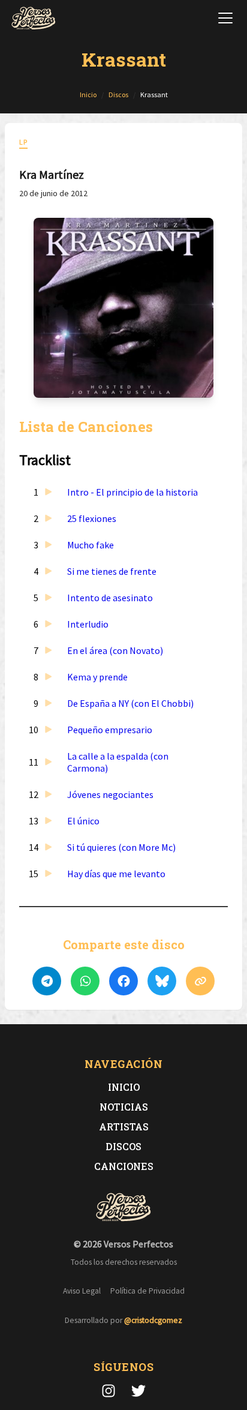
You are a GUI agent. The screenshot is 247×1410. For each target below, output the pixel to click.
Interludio (88, 624)
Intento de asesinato (110, 598)
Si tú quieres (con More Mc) (121, 847)
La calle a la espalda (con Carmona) (117, 762)
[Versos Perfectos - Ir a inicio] (34, 18)
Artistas (124, 1126)
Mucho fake (90, 545)
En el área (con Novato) (115, 650)
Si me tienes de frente (111, 571)
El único (83, 821)
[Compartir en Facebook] (123, 981)
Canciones (123, 1166)
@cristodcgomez (153, 1320)
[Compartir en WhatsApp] (85, 981)
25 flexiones (91, 518)
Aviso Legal (82, 1291)
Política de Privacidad (147, 1291)
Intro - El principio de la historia (132, 492)
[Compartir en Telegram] (46, 981)
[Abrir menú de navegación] (225, 18)
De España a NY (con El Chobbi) (130, 703)
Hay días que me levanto (116, 874)
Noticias (124, 1106)
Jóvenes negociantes (110, 794)
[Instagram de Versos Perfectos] (109, 1391)
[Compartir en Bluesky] (161, 981)
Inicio (124, 1087)
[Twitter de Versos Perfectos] (138, 1391)
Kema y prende (97, 677)
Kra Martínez (51, 174)
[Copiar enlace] (200, 981)
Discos (123, 1146)
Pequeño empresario (109, 730)
